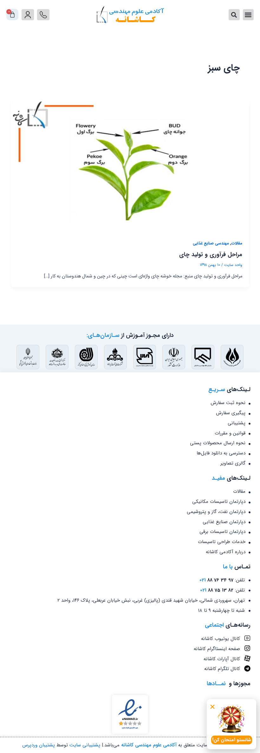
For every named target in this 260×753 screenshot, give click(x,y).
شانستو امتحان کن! (231, 740)
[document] (130, 376)
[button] (212, 707)
